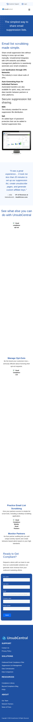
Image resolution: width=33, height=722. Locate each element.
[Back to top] (24, 720)
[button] (29, 9)
